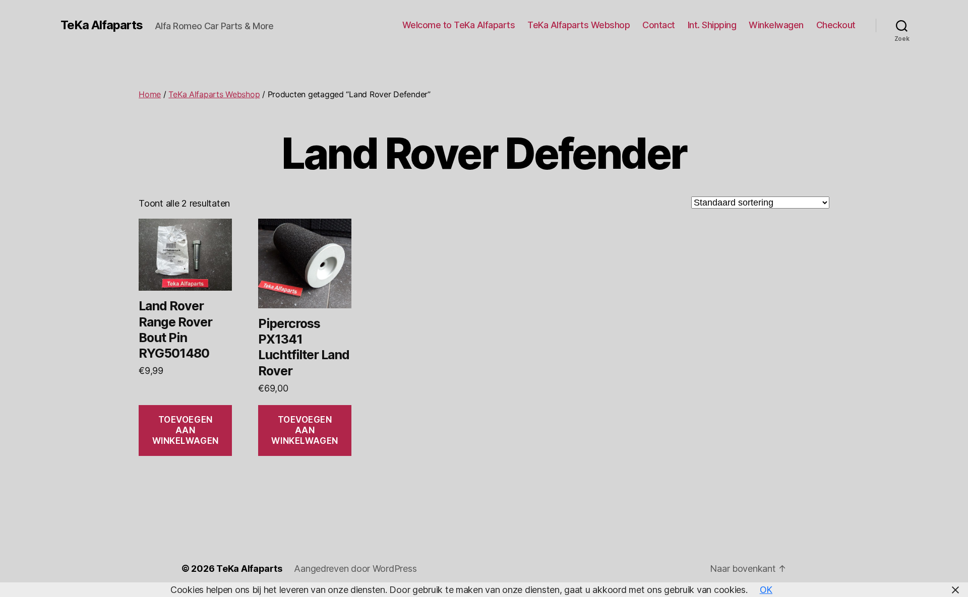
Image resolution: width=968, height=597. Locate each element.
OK (766, 589)
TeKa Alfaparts (101, 25)
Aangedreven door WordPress (355, 568)
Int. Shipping (712, 25)
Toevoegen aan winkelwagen (185, 430)
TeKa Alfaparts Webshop (578, 25)
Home (150, 94)
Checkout (836, 25)
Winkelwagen (776, 25)
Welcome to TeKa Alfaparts (458, 25)
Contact (658, 25)
